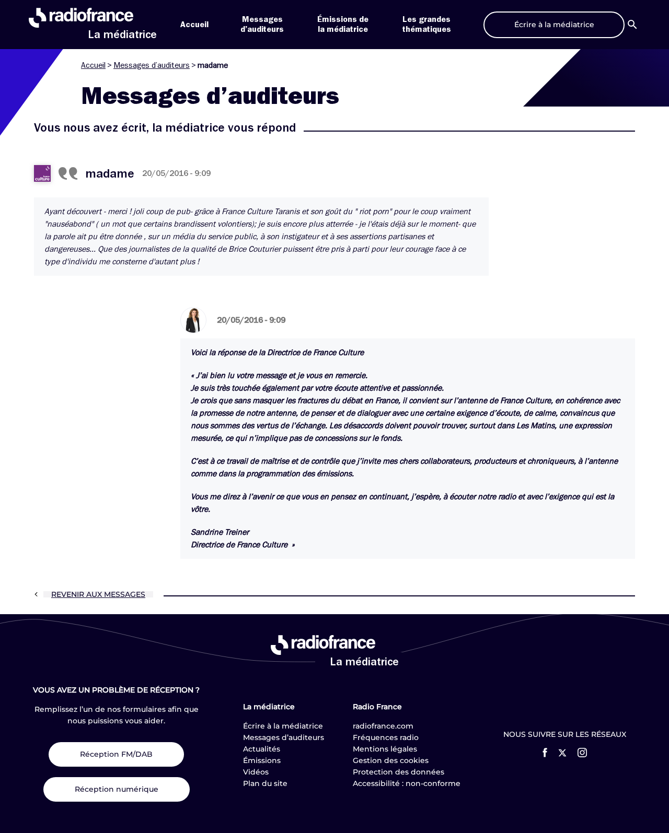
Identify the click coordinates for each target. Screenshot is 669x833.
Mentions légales (385, 749)
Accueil (194, 24)
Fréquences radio (386, 737)
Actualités (261, 749)
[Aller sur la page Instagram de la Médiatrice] (582, 752)
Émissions (262, 760)
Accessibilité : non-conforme (406, 783)
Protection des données (398, 772)
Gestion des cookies (391, 760)
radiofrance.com (383, 726)
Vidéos (256, 772)
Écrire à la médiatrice (283, 726)
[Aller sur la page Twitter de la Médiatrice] (562, 753)
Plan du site (265, 783)
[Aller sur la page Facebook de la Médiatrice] (545, 752)
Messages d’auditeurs (151, 65)
